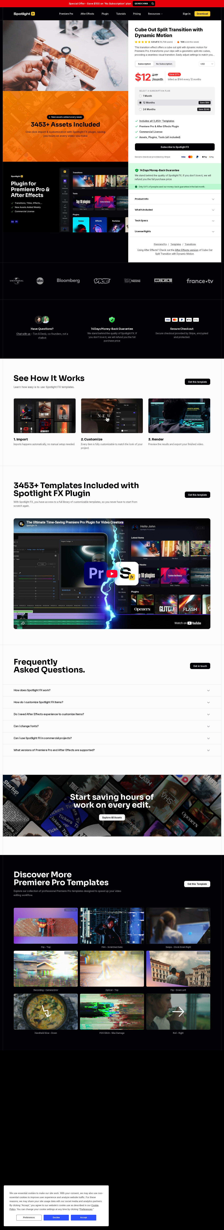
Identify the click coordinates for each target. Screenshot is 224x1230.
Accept (83, 1217)
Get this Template (197, 884)
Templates (175, 244)
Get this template (197, 381)
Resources (154, 13)
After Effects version (186, 250)
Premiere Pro (66, 13)
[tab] (144, 64)
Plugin (105, 13)
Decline (56, 1217)
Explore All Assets (112, 817)
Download (202, 13)
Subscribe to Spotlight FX (175, 147)
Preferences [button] (86, 1209)
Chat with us (23, 333)
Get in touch (200, 666)
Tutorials (121, 13)
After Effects (87, 13)
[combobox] (207, 64)
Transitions (190, 244)
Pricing (137, 13)
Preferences (29, 1217)
